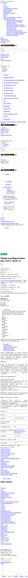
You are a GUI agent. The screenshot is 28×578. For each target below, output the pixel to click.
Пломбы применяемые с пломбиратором (11, 512)
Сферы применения (9, 348)
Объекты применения (9, 350)
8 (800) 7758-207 (5, 54)
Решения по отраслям (9, 13)
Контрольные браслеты (6, 515)
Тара (2, 524)
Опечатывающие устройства (8, 514)
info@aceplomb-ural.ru (6, 60)
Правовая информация (9, 19)
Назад (8, 188)
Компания (3, 488)
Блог (5, 16)
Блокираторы (4, 529)
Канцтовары (4, 530)
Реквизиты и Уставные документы (15, 25)
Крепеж (3, 533)
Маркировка (4, 527)
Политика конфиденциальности (15, 20)
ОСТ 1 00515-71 (19, 282)
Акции (2, 508)
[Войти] (1, 166)
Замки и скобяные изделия (7, 532)
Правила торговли (11, 23)
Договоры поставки (12, 29)
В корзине (3, 304)
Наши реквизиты (8, 10)
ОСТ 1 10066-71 (10, 282)
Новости (6, 14)
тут (2, 315)
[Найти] (4, 51)
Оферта (2, 563)
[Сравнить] (2, 265)
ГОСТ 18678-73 (17, 430)
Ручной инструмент (6, 518)
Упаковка (3, 509)
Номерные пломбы (5, 511)
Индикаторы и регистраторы (8, 523)
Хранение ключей (5, 517)
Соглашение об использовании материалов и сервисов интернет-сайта (17, 31)
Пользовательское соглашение (14, 22)
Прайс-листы (4, 535)
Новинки (3, 506)
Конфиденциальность (6, 562)
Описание (6, 344)
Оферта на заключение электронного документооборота (16, 27)
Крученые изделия (5, 520)
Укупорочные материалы (7, 521)
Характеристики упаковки (10, 347)
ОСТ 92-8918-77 (18, 432)
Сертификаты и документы (11, 8)
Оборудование (4, 526)
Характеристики (8, 345)
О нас (5, 5)
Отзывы (6, 7)
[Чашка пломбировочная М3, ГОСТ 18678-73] (14, 238)
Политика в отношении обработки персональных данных (15, 34)
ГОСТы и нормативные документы (13, 17)
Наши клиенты (7, 11)
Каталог (3, 504)
